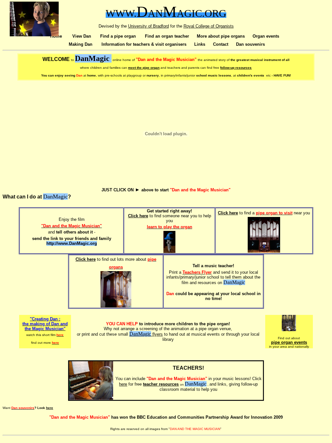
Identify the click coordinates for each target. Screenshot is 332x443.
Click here (138, 215)
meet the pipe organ (144, 67)
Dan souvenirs (250, 44)
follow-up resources (236, 67)
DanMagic (140, 334)
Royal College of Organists (209, 26)
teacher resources (161, 384)
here (123, 384)
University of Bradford (148, 26)
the (180, 26)
